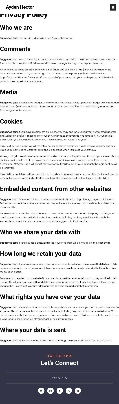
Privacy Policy (59, 378)
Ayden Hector (20, 7)
